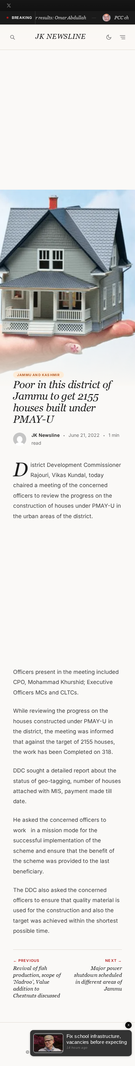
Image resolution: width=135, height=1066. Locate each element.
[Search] (12, 37)
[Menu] (122, 37)
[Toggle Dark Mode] (109, 37)
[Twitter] (9, 5)
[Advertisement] (67, 120)
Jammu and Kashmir (38, 375)
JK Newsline (60, 36)
